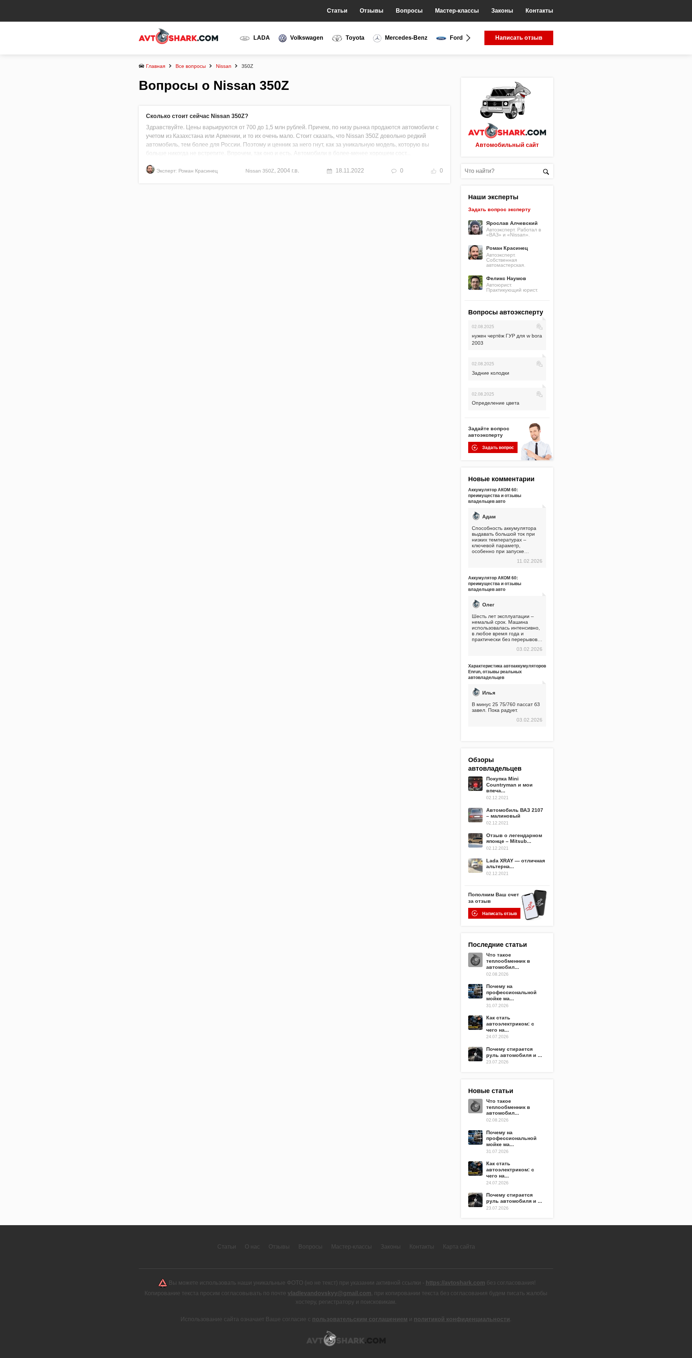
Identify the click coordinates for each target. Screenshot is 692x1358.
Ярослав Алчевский (512, 223)
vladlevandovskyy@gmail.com (329, 1293)
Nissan (223, 66)
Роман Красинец (507, 248)
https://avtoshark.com (455, 1283)
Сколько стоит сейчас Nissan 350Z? (197, 116)
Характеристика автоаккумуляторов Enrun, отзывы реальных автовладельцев (507, 671)
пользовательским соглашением (360, 1319)
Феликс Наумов (506, 278)
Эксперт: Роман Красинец (187, 171)
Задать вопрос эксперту (499, 209)
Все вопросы (191, 66)
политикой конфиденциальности (462, 1319)
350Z (268, 171)
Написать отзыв (518, 38)
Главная (155, 66)
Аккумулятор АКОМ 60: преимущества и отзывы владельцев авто (494, 495)
